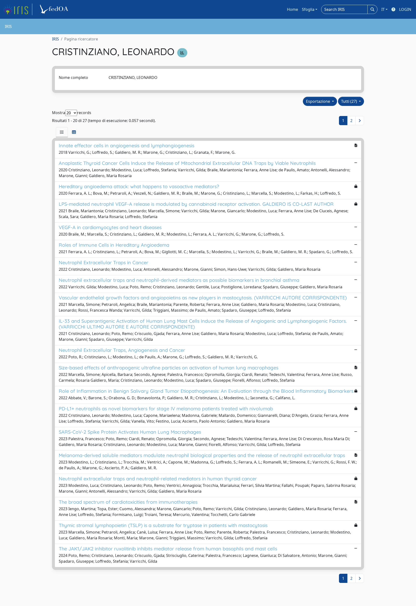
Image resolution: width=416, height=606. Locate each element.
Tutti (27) (349, 101)
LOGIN (405, 9)
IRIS (55, 39)
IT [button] (383, 9)
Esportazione (318, 101)
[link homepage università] (55, 9)
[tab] (62, 132)
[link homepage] (17, 9)
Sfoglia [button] (308, 9)
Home (292, 9)
